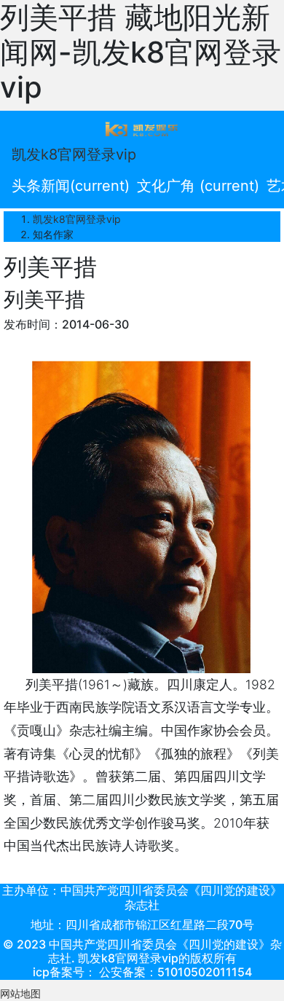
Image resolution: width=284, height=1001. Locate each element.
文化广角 (198, 186)
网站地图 (20, 993)
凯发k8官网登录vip (74, 154)
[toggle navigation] (142, 128)
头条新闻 (71, 186)
